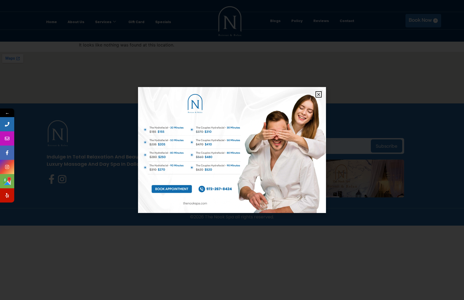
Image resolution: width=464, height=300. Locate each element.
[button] (319, 94)
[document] (232, 150)
